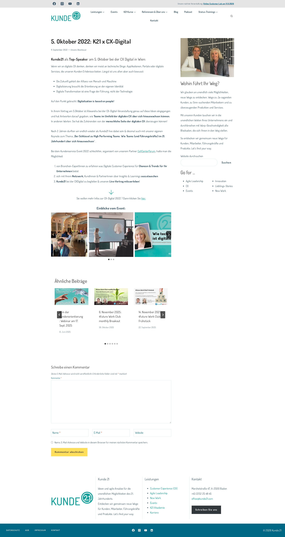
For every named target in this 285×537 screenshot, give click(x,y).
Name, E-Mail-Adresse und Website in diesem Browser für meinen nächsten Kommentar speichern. (101, 442)
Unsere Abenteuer (79, 49)
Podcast (188, 11)
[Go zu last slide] (53, 234)
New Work (155, 498)
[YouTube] (70, 3)
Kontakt (154, 20)
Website (139, 432)
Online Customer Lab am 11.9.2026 (218, 3)
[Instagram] (62, 3)
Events (114, 11)
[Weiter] (162, 314)
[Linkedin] (78, 3)
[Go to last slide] (59, 314)
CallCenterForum (146, 151)
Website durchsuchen (191, 156)
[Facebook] (54, 3)
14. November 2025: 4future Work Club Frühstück (150, 316)
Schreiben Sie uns (206, 509)
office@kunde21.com (202, 498)
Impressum (40, 530)
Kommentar (56, 378)
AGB (27, 530)
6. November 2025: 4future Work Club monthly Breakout (110, 316)
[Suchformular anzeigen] (231, 16)
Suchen (226, 162)
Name (56, 432)
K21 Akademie (157, 507)
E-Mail (98, 432)
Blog (176, 11)
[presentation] (71, 296)
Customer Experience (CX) (164, 488)
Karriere (154, 512)
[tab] (109, 259)
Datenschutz (13, 530)
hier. (143, 198)
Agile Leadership (159, 493)
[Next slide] (168, 234)
